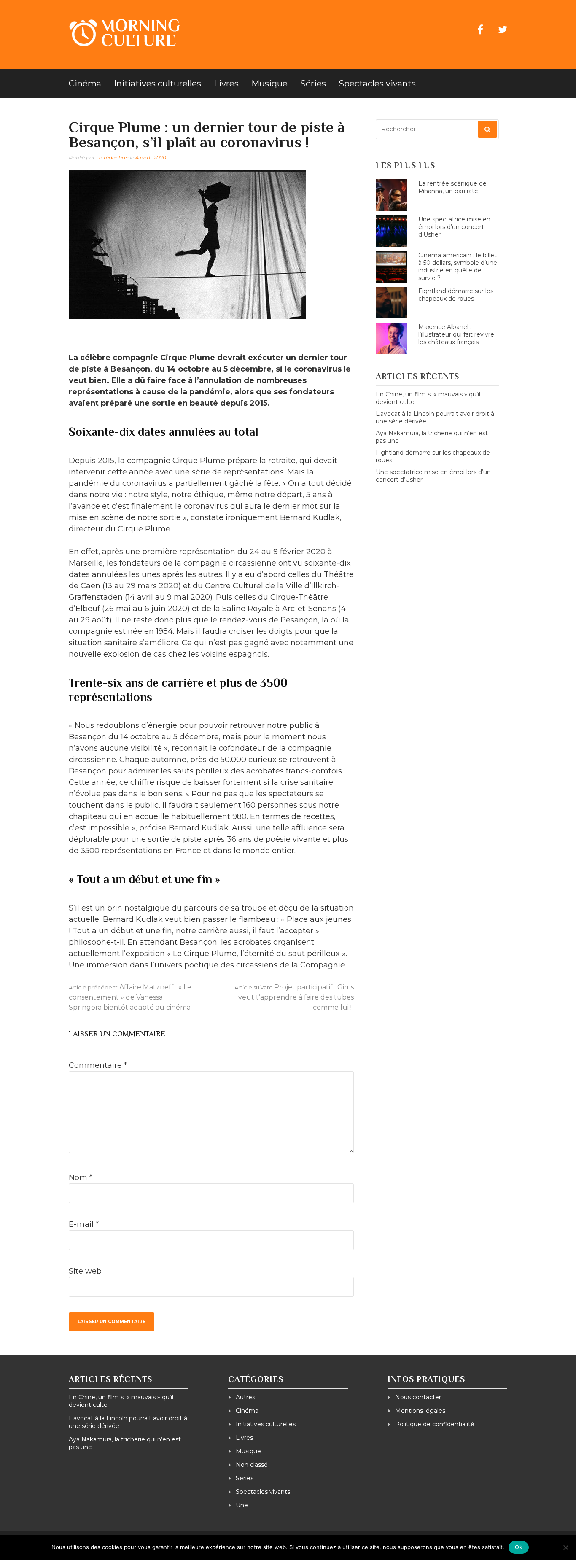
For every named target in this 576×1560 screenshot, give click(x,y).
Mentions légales (420, 1411)
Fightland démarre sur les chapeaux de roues (455, 294)
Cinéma (85, 83)
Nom (80, 1177)
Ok (518, 1547)
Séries (313, 83)
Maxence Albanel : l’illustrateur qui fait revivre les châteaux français (456, 334)
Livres (226, 83)
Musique (269, 83)
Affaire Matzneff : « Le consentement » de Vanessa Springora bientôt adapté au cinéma (130, 997)
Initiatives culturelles (157, 83)
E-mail (84, 1224)
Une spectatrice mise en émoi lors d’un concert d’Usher (454, 227)
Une (242, 1505)
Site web (85, 1271)
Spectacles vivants (377, 83)
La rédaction (112, 157)
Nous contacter (418, 1397)
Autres (245, 1397)
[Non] (565, 1547)
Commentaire (98, 1065)
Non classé (252, 1464)
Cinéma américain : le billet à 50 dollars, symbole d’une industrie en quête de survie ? (457, 266)
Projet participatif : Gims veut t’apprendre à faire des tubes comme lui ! (294, 997)
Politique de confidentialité (434, 1424)
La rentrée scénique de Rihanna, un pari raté (452, 187)
